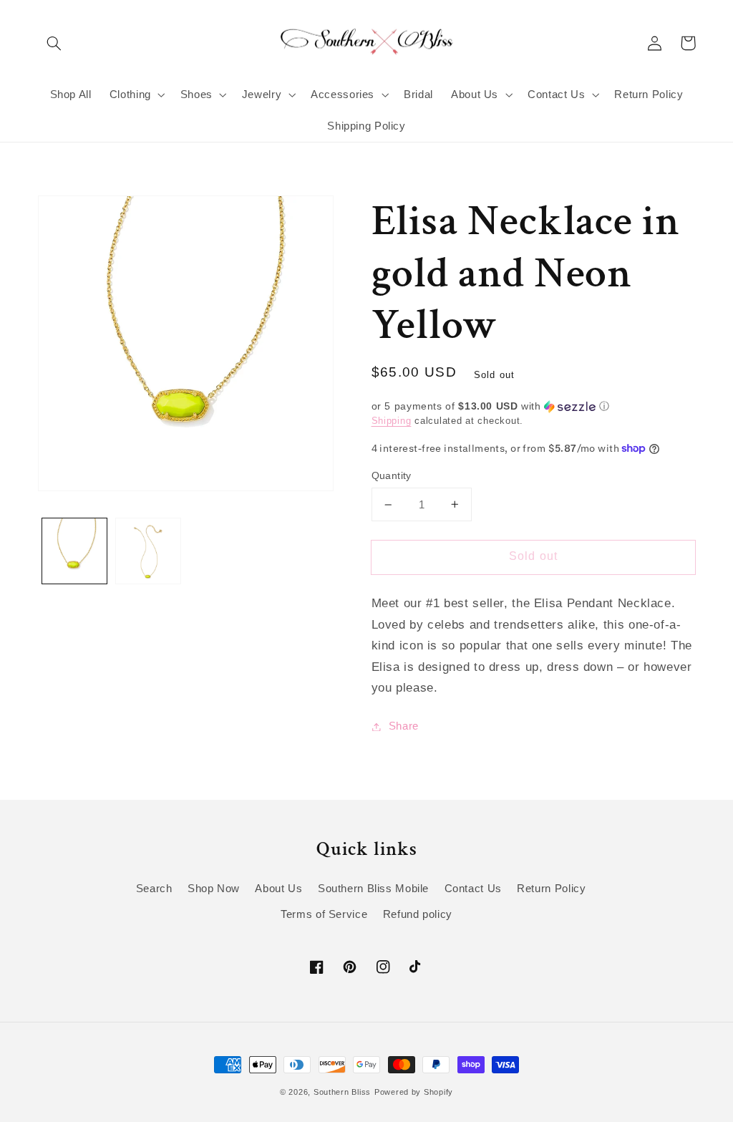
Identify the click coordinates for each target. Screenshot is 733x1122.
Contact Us (473, 888)
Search (154, 888)
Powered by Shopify (413, 1092)
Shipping (392, 421)
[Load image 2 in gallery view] (148, 551)
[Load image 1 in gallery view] (74, 551)
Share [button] (404, 726)
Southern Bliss (342, 1092)
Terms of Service (324, 914)
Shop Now (214, 888)
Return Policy (551, 888)
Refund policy (417, 914)
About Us (278, 888)
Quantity (392, 475)
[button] (54, 42)
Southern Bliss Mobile (373, 888)
